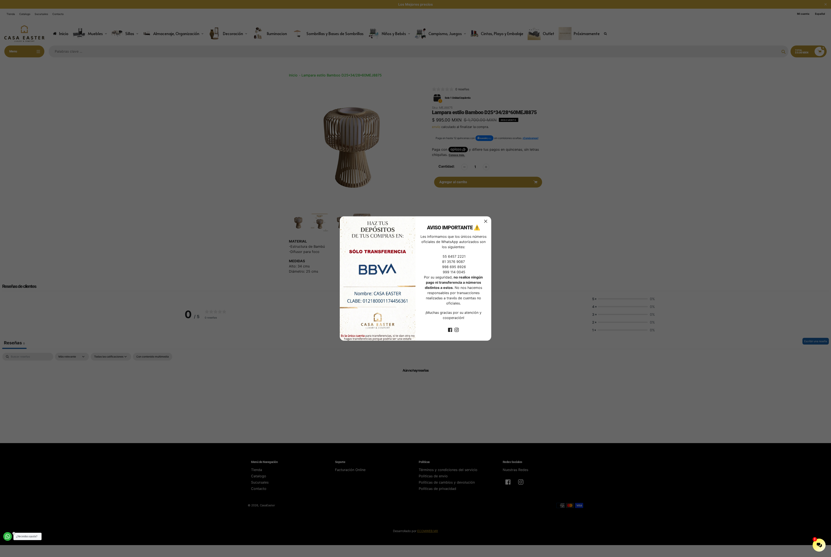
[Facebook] (450, 329)
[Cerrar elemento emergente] (485, 221)
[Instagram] (456, 329)
